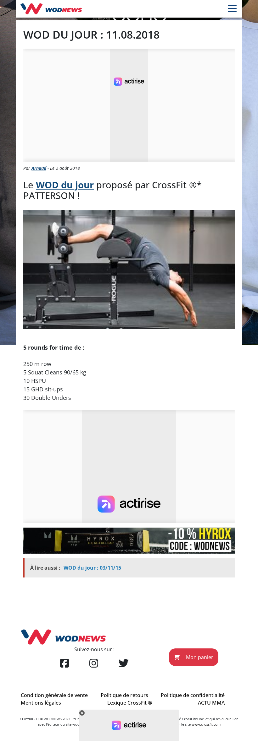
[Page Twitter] (124, 663)
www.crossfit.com (206, 724)
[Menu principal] (232, 8)
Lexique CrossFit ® (129, 702)
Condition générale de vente (54, 695)
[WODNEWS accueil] (51, 9)
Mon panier (199, 657)
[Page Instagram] (93, 663)
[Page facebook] (64, 663)
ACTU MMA (211, 702)
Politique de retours (124, 695)
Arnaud (38, 168)
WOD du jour (65, 185)
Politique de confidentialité (193, 695)
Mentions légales (41, 702)
